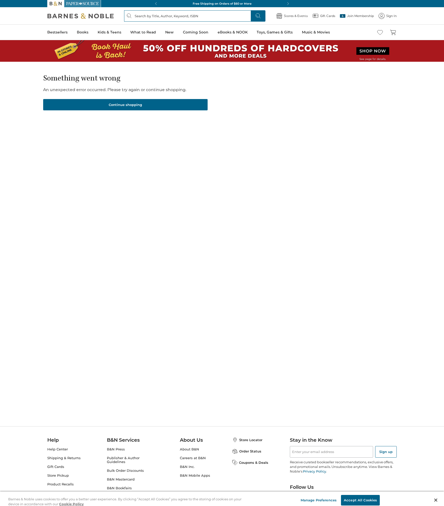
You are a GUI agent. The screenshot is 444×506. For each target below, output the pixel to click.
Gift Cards (55, 467)
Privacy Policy (314, 471)
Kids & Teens (109, 32)
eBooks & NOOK (233, 32)
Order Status (250, 451)
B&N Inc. (187, 467)
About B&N (189, 449)
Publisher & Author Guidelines (123, 460)
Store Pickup (58, 475)
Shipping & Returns (64, 458)
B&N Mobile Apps (195, 475)
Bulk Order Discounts (125, 471)
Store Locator (250, 440)
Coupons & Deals (253, 462)
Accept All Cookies (360, 496)
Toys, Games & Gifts (275, 32)
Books (82, 32)
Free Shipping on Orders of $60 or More (222, 3)
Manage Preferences (319, 496)
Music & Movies (316, 32)
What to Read (143, 32)
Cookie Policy (71, 500)
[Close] (435, 496)
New (169, 32)
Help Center (57, 449)
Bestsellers (57, 32)
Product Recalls (60, 484)
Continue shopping (125, 105)
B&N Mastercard (121, 479)
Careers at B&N (193, 458)
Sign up (386, 452)
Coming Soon (195, 32)
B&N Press (116, 449)
